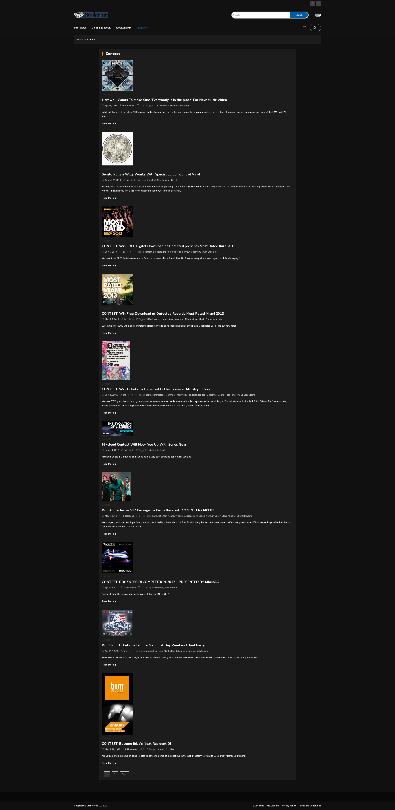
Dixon (166, 252)
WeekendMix (123, 27)
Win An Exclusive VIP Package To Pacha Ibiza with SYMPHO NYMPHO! (158, 510)
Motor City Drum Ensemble (204, 252)
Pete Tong (231, 395)
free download (176, 319)
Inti (127, 180)
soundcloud (170, 587)
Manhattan (169, 651)
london (202, 395)
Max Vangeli (198, 516)
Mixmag (159, 587)
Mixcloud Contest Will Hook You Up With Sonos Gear (144, 444)
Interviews (80, 27)
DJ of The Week (101, 27)
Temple (191, 651)
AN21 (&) (157, 516)
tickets (200, 651)
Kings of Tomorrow (180, 252)
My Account (273, 805)
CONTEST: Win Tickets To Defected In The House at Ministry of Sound (158, 389)
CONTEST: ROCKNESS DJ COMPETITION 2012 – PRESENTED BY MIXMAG (160, 582)
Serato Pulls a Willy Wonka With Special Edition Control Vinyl (151, 174)
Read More (108, 123)
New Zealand (163, 180)
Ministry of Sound (216, 395)
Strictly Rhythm (244, 516)
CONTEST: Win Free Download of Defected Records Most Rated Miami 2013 (163, 313)
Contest (106, 94)
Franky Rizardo (183, 395)
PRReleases (128, 105)
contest (152, 180)
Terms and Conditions (310, 805)
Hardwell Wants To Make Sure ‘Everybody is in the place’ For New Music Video (164, 100)
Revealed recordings (178, 105)
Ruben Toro (181, 651)
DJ (156, 651)
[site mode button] (318, 15)
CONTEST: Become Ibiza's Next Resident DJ (136, 743)
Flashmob (169, 395)
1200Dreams (160, 105)
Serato (174, 180)
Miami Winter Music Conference (201, 319)
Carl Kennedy (170, 516)
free (161, 651)
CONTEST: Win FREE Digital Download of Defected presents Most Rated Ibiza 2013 (168, 246)
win (220, 319)
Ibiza (194, 395)
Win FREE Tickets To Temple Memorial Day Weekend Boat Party (153, 645)
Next (124, 774)
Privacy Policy (288, 805)
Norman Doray (213, 516)
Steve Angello (229, 516)
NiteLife (141, 27)
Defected (157, 252)
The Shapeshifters (246, 395)
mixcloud (160, 450)
